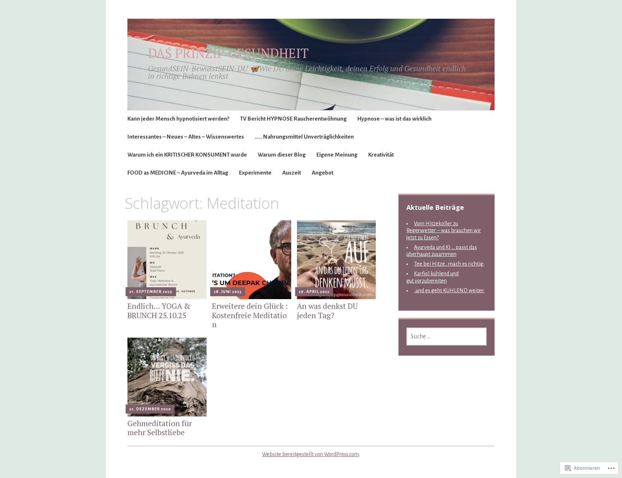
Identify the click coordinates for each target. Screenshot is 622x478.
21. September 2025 (150, 291)
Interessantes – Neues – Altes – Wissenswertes (185, 137)
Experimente (255, 173)
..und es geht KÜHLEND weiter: (449, 290)
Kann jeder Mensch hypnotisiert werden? (178, 119)
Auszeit (291, 173)
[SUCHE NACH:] (446, 337)
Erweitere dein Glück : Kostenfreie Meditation (250, 315)
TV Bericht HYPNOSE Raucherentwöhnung (293, 119)
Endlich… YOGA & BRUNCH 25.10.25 (158, 310)
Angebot (322, 173)
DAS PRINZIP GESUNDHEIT (228, 53)
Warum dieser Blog (282, 155)
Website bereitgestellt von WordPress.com (310, 454)
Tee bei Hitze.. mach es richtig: (449, 264)
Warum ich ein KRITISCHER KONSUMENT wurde (187, 155)
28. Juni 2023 (228, 291)
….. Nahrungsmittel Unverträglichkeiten (304, 137)
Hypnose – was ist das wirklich (394, 119)
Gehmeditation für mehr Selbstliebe (159, 427)
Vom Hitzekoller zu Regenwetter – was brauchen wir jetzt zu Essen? (443, 230)
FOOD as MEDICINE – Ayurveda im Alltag (177, 173)
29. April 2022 (314, 291)
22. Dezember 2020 (150, 409)
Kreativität (381, 155)
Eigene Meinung (336, 155)
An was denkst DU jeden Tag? (327, 310)
